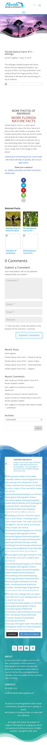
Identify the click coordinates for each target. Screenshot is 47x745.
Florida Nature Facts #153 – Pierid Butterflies (23, 365)
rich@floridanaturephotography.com (19, 693)
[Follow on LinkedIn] (26, 648)
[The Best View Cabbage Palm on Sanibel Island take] (23, 611)
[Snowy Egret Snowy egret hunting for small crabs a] (23, 572)
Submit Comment (29, 335)
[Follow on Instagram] (20, 648)
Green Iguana (10, 353)
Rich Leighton (12, 58)
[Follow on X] (14, 648)
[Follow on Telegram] (32, 648)
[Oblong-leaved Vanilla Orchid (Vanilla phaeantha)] (23, 493)
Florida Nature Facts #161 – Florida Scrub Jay (23, 357)
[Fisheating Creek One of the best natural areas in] (23, 533)
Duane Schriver (11, 398)
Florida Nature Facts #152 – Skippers (20, 369)
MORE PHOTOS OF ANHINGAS (23, 112)
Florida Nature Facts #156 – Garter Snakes (22, 361)
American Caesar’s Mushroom (25, 394)
